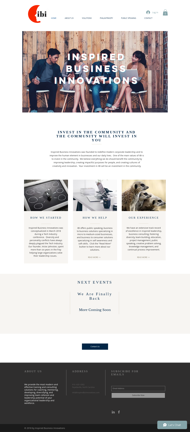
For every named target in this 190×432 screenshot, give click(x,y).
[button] (165, 12)
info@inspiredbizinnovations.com (85, 392)
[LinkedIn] (113, 412)
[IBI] (119, 412)
